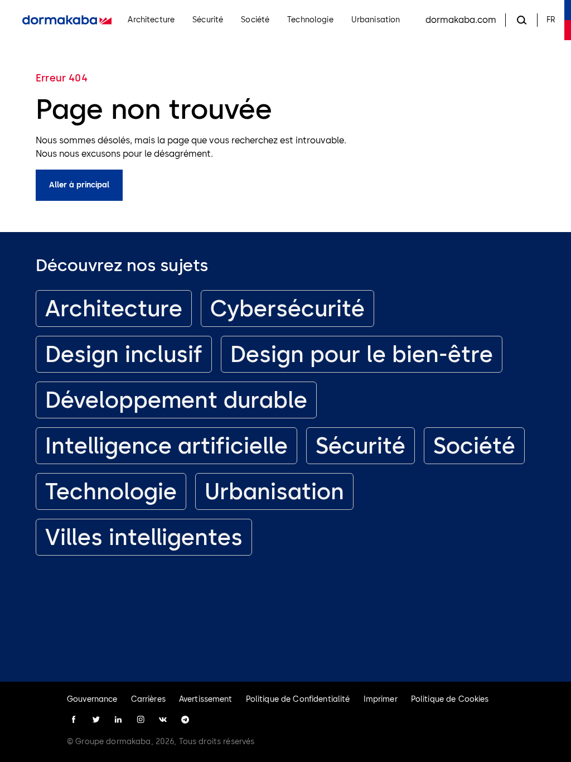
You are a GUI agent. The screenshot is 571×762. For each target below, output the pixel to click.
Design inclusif (123, 354)
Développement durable (176, 400)
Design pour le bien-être (361, 354)
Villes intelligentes (144, 537)
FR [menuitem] (550, 20)
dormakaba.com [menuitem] (460, 20)
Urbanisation (274, 491)
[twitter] (96, 720)
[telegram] (185, 720)
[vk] (163, 720)
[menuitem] (67, 20)
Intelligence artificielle (166, 445)
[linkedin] (118, 720)
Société (474, 445)
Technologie (111, 491)
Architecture (113, 308)
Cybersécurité (287, 308)
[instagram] (140, 720)
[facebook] (74, 720)
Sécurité (360, 445)
